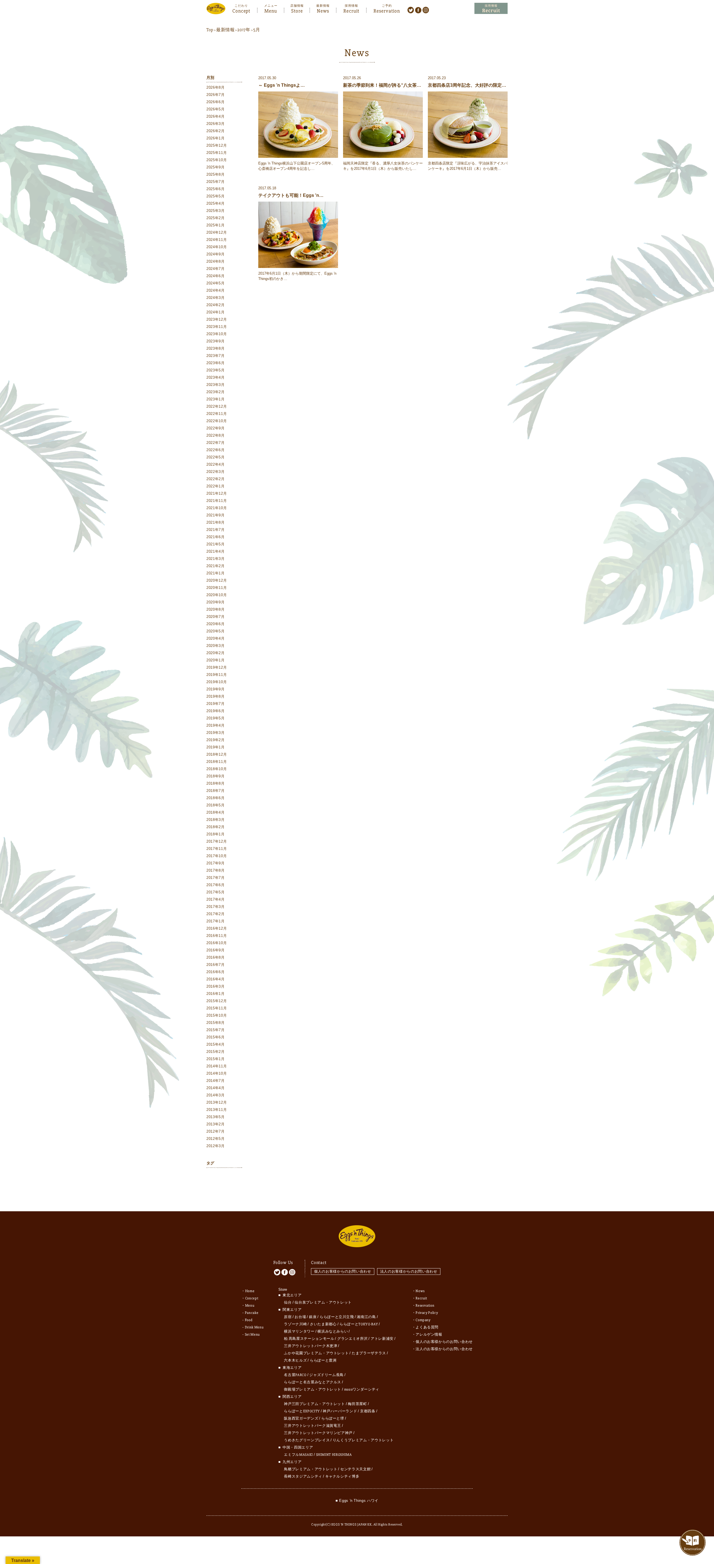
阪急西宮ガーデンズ (301, 1418)
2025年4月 (215, 203)
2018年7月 (215, 791)
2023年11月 (216, 327)
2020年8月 (215, 609)
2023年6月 (215, 363)
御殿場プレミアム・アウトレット (312, 1389)
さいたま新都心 (323, 1324)
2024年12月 (216, 232)
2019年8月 (215, 696)
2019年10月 (216, 682)
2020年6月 (215, 624)
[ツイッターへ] (410, 9)
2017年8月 (215, 870)
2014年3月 (215, 1095)
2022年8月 (215, 435)
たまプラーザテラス (369, 1353)
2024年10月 (216, 247)
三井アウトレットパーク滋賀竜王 (312, 1425)
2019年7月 (215, 704)
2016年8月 (215, 957)
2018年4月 (215, 812)
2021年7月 (215, 530)
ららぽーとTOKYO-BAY (358, 1324)
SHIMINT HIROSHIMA (334, 1454)
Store (297, 10)
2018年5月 (215, 805)
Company (423, 1320)
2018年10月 (216, 769)
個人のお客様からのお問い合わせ (342, 1271)
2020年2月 (215, 653)
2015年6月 (215, 1037)
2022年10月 (216, 421)
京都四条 (367, 1411)
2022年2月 (215, 479)
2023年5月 (215, 370)
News (323, 10)
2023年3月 (215, 385)
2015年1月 (215, 1059)
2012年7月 (215, 1131)
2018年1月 (215, 834)
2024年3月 (215, 298)
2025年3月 (215, 211)
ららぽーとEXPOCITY (302, 1411)
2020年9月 (215, 602)
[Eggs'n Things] (215, 10)
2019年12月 (216, 667)
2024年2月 (215, 305)
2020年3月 (215, 646)
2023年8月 (215, 348)
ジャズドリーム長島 (326, 1375)
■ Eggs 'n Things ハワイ (357, 1500)
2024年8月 (215, 261)
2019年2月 (215, 740)
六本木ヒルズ (295, 1360)
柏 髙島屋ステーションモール (309, 1338)
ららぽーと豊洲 (323, 1360)
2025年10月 (216, 160)
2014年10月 (216, 1073)
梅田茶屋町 (357, 1404)
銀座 (313, 1317)
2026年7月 (215, 95)
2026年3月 (215, 124)
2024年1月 (215, 312)
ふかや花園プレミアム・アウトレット (316, 1353)
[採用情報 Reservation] (491, 8)
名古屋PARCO (295, 1375)
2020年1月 (215, 660)
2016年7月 (215, 965)
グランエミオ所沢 (352, 1338)
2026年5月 (215, 109)
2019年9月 (215, 689)
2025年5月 (215, 196)
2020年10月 (216, 595)
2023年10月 (216, 334)
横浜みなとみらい (332, 1331)
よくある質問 (427, 1327)
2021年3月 (215, 559)
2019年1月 (215, 747)
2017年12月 (216, 841)
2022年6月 (215, 450)
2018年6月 (215, 798)
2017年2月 (215, 914)
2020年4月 (215, 638)
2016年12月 (216, 928)
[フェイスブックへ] (418, 9)
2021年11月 (216, 501)
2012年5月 (215, 1139)
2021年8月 (215, 522)
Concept (241, 10)
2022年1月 (215, 486)
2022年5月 (215, 457)
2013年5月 (215, 1117)
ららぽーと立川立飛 (337, 1317)
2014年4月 (215, 1088)
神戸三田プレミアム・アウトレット (314, 1404)
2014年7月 (215, 1081)
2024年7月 (215, 269)
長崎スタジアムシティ (303, 1476)
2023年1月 (215, 399)
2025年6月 (215, 189)
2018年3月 (215, 820)
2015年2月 (215, 1052)
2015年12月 (216, 1001)
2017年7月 (215, 878)
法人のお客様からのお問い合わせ (408, 1271)
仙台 (287, 1302)
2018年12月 (216, 754)
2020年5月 (215, 631)
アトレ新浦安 (382, 1338)
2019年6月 (215, 711)
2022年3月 (215, 472)
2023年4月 (215, 377)
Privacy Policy (427, 1313)
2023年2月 (215, 392)
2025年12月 (216, 145)
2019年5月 (215, 718)
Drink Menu (254, 1327)
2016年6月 (215, 972)
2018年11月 (216, 762)
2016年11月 (216, 936)
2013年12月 (216, 1102)
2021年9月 (215, 515)
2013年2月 (215, 1124)
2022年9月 (215, 428)
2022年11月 (216, 414)
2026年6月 (215, 102)
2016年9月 (215, 950)
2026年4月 (215, 116)
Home (250, 1291)
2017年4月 (215, 899)
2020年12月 (216, 580)
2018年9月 (215, 776)
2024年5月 (215, 283)
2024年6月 (215, 276)
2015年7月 (215, 1030)
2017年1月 (215, 921)
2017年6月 (215, 885)
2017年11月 (216, 849)
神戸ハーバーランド (340, 1411)
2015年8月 (215, 1023)
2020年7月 (215, 617)
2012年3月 (215, 1146)
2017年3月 (215, 907)
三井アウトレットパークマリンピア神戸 (318, 1433)
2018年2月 (215, 827)
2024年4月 (215, 290)
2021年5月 (215, 544)
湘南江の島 (366, 1317)
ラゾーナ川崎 (295, 1324)
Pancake (252, 1313)
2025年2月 (215, 218)
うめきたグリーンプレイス (307, 1440)
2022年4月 (215, 464)
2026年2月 (215, 131)
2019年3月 (215, 733)
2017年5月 (215, 892)
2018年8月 (215, 783)
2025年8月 (215, 174)
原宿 (287, 1317)
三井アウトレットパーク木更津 (310, 1346)
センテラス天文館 (355, 1469)
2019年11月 (216, 675)
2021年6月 (215, 537)
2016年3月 (215, 986)
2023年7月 (215, 356)
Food (249, 1320)
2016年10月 (216, 943)
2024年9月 (215, 254)
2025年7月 (215, 182)
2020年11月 (216, 588)
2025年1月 (215, 225)
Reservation (386, 10)
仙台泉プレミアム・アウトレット (323, 1302)
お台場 (300, 1317)
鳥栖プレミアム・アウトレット (310, 1469)
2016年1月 (215, 994)
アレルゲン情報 (429, 1334)
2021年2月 (215, 566)
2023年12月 (216, 319)
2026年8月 (215, 87)
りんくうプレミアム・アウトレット (363, 1440)
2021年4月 (215, 551)
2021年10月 (216, 508)
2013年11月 (216, 1110)
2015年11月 (216, 1008)
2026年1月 (215, 138)
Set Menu (252, 1334)
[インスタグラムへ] (426, 9)
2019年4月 (215, 725)
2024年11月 (216, 240)
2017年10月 (216, 856)
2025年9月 (215, 167)
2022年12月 (216, 406)
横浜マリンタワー (299, 1331)
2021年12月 (216, 493)
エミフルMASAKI (298, 1454)
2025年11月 (216, 153)
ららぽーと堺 (332, 1418)
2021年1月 (215, 573)
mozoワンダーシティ (361, 1389)
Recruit (351, 10)
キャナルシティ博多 (342, 1476)
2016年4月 (215, 979)
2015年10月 (216, 1015)
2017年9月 (215, 863)
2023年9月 (215, 341)
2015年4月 (215, 1044)
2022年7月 (215, 443)
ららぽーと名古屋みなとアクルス (312, 1382)
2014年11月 (216, 1066)
